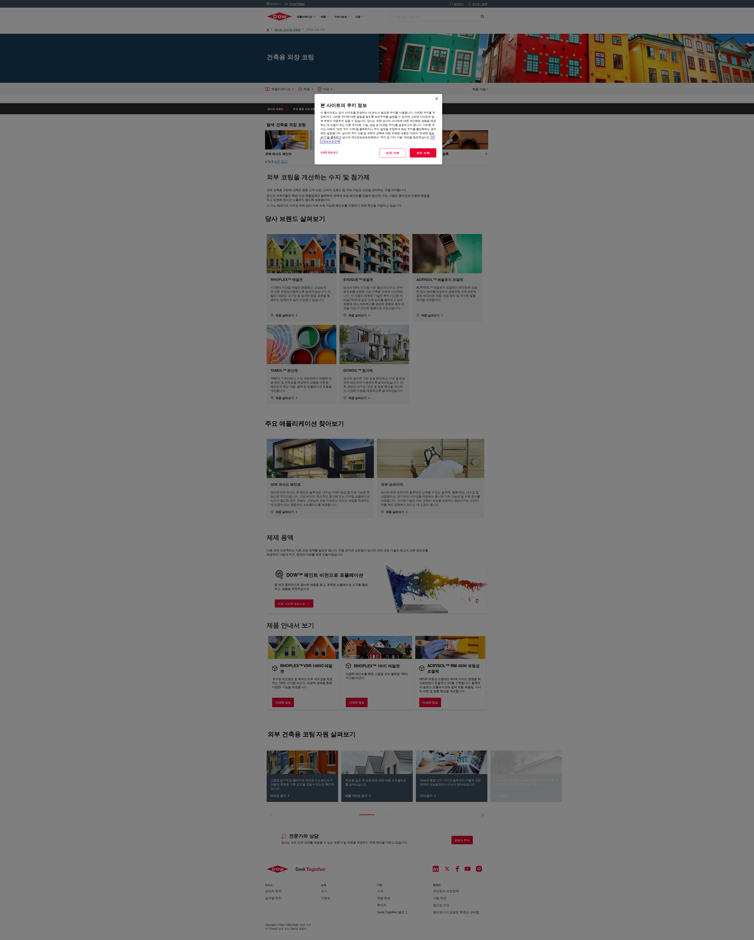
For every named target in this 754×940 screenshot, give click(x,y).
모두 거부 (392, 153)
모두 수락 (423, 153)
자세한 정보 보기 (329, 152)
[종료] (436, 98)
